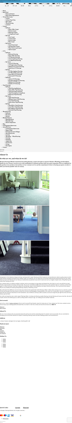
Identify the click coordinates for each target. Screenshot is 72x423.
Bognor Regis (9, 130)
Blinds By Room (10, 119)
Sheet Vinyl (9, 21)
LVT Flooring (3, 333)
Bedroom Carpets (12, 32)
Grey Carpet (11, 37)
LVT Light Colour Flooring (15, 65)
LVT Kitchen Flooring (14, 57)
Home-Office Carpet (13, 29)
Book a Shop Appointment (12, 15)
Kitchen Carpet (12, 31)
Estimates (2, 328)
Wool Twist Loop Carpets (15, 48)
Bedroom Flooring (13, 54)
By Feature (8, 43)
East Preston (9, 142)
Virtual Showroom (8, 17)
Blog (4, 124)
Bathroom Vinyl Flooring (15, 94)
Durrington (9, 146)
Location (2, 330)
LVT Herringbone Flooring (15, 71)
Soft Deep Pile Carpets (14, 46)
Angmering (9, 141)
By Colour (8, 62)
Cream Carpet (12, 38)
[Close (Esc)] (0, 421)
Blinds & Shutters (7, 118)
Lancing (8, 135)
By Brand (8, 77)
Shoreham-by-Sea (10, 133)
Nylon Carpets (12, 49)
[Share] (2, 421)
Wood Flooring (9, 23)
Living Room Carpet (13, 34)
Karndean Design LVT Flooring (16, 80)
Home (4, 11)
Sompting (8, 139)
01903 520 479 (3, 0)
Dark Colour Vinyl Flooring (15, 102)
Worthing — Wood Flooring (13, 136)
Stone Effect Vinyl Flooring (15, 107)
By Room (8, 28)
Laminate (8, 25)
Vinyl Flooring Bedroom (14, 88)
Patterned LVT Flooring (14, 76)
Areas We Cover (7, 127)
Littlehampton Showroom (9, 125)
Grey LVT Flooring (13, 63)
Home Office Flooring (14, 56)
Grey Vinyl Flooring (13, 101)
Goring (7, 144)
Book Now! (5, 12)
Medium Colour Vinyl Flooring (16, 99)
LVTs (4, 51)
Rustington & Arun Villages (13, 132)
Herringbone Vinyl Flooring (15, 108)
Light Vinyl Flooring (13, 97)
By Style (8, 70)
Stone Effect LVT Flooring (15, 74)
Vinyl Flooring (6, 85)
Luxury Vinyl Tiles (11, 20)
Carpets (8, 18)
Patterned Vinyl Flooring (14, 110)
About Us (2, 307)
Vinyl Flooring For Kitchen (15, 91)
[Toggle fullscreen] (3, 421)
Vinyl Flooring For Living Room (16, 93)
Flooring (26, 408)
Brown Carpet (12, 40)
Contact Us (2, 332)
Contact (5, 147)
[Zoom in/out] (4, 421)
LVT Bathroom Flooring (14, 60)
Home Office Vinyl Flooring (15, 90)
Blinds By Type (9, 121)
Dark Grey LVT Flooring (14, 68)
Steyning (8, 138)
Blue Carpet (11, 42)
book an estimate (14, 303)
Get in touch (3, 308)
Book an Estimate (10, 14)
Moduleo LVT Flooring (14, 82)
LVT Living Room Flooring (15, 59)
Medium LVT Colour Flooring (16, 66)
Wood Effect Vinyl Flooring (15, 105)
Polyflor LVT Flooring (14, 83)
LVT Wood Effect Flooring (15, 73)
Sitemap (27, 410)
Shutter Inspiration (11, 122)
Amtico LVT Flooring (13, 79)
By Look (8, 35)
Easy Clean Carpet (13, 45)
